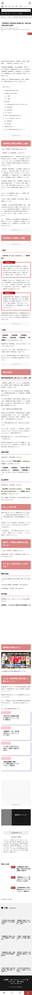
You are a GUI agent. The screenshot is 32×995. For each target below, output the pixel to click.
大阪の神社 (15, 28)
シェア (12, 993)
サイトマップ (11, 981)
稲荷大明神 (8, 107)
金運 (6, 13)
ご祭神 (7, 96)
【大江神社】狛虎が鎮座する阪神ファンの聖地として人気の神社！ (24, 969)
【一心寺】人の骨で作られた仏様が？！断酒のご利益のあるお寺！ (11, 748)
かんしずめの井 (7, 112)
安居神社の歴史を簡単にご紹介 (11, 90)
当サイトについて (14, 979)
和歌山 (20, 6)
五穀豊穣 (5, 29)
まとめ (25, 6)
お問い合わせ (20, 981)
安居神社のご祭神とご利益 (10, 93)
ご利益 (7, 98)
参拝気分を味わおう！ (9, 126)
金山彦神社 (8, 110)
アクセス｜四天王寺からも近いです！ (12, 118)
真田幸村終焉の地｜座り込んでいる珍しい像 (16, 104)
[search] (29, 10)
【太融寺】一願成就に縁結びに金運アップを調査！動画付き (24, 938)
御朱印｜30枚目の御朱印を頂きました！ (13, 115)
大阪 (2, 6)
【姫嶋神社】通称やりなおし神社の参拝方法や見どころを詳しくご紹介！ (24, 922)
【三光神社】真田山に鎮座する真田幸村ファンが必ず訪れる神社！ (8, 922)
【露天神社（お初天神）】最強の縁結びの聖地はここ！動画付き (24, 954)
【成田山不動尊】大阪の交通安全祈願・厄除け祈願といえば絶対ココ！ (8, 969)
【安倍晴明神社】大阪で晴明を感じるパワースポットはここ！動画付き (23, 889)
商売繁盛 (13, 29)
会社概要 (6, 979)
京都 (6, 6)
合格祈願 (9, 29)
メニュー (20, 993)
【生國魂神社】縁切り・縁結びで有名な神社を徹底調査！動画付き (23, 868)
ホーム (4, 993)
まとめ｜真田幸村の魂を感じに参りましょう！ (14, 129)
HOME (4, 17)
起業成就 (26, 29)
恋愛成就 (20, 13)
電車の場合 (8, 121)
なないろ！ (20, 986)
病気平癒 (22, 29)
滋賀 (17, 6)
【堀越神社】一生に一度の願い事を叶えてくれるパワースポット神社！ (11, 733)
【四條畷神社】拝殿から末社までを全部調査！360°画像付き (8, 938)
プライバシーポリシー (16, 983)
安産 (9, 13)
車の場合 (8, 123)
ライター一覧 (24, 979)
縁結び (2, 13)
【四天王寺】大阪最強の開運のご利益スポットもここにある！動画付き (11, 717)
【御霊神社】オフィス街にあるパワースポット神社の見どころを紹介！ (23, 879)
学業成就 (18, 29)
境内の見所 (6, 101)
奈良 (9, 6)
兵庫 (13, 6)
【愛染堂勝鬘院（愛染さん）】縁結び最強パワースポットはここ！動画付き (11, 763)
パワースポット (14, 13)
